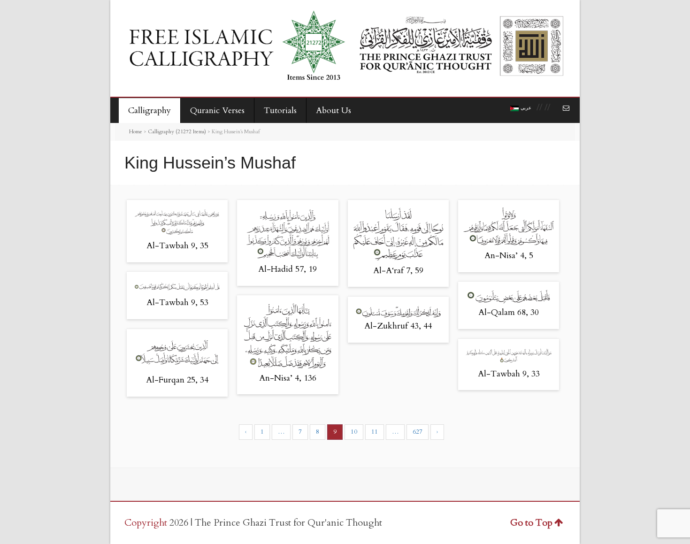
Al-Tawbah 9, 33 (509, 374)
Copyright (145, 522)
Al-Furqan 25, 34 (177, 380)
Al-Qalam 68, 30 (508, 312)
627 (417, 432)
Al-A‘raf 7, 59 (398, 270)
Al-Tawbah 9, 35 (177, 246)
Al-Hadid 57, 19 (287, 269)
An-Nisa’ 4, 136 (287, 378)
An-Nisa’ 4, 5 (508, 255)
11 (374, 432)
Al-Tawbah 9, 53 (177, 302)
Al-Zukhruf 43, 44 (398, 326)
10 (354, 432)
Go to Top (531, 522)
